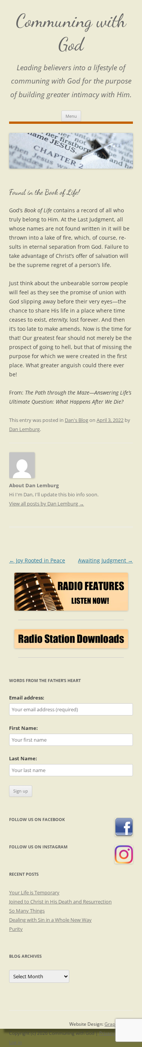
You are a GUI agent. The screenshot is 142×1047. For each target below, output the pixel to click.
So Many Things (27, 910)
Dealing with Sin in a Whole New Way (50, 919)
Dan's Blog (76, 420)
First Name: (23, 728)
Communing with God (71, 32)
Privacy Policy (113, 1033)
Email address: (26, 697)
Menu (71, 116)
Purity (16, 928)
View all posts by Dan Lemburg (46, 503)
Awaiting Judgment (105, 560)
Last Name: (23, 758)
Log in (15, 1042)
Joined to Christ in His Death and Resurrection (60, 901)
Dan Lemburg (24, 429)
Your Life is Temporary (34, 892)
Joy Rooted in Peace (37, 560)
